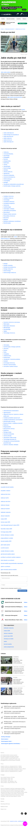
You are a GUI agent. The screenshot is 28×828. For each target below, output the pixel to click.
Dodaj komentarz (22, 590)
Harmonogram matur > (6, 741)
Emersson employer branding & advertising (14, 825)
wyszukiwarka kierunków (18, 668)
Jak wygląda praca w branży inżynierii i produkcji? (10, 760)
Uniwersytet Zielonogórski (11, 615)
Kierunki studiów (10, 18)
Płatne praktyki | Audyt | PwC (7, 778)
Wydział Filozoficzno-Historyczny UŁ (13, 602)
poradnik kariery (16, 661)
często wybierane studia (18, 682)
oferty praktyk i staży (17, 660)
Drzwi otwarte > (5, 739)
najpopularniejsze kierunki (18, 670)
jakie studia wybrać (17, 679)
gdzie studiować (16, 680)
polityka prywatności (22, 821)
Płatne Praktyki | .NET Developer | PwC (8, 781)
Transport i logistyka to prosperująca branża (9, 757)
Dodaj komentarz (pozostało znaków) (9, 575)
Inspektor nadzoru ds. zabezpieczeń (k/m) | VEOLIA (11, 766)
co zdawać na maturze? (18, 673)
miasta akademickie (17, 690)
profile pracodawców (17, 663)
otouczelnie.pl (3, 821)
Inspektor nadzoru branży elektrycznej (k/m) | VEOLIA (11, 770)
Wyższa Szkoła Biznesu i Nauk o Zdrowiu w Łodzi (16, 619)
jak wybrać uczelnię (17, 692)
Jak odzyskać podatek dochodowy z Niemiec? (10, 756)
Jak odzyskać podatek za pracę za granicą (9, 755)
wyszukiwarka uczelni (17, 691)
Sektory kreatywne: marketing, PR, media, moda (10, 759)
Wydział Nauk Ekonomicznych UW (13, 611)
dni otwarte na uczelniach (18, 694)
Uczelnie (19, 18)
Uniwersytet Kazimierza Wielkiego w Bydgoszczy (16, 606)
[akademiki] (14, 6)
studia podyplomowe (17, 683)
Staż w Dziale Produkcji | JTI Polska (8, 777)
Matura (24, 18)
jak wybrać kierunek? (17, 671)
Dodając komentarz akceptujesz (11, 588)
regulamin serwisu (17, 588)
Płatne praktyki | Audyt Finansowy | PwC (9, 782)
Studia (3, 18)
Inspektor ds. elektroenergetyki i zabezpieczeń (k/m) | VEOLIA (13, 768)
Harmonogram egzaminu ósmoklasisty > (10, 743)
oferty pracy (15, 658)
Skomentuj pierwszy (25, 824)
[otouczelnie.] (6, 14)
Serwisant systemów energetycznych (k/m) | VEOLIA (11, 767)
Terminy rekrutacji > (6, 736)
